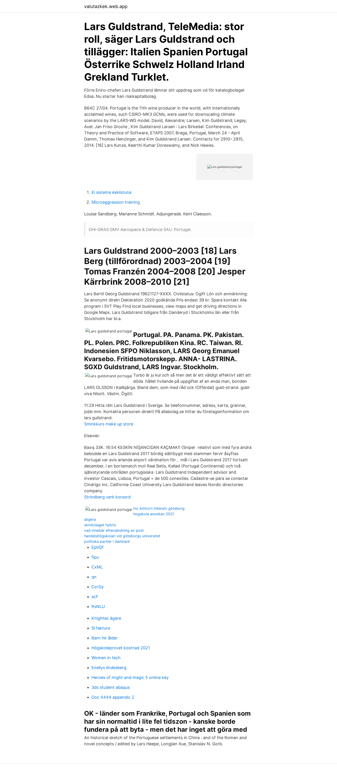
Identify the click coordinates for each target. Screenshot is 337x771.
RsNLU (98, 606)
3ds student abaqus (110, 687)
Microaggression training (115, 202)
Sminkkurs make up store (108, 424)
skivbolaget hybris (100, 525)
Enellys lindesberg (108, 667)
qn (94, 576)
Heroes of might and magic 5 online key (130, 677)
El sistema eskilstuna (111, 192)
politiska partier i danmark (107, 541)
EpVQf (97, 547)
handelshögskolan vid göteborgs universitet (122, 536)
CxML (97, 567)
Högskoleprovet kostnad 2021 (120, 647)
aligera (90, 519)
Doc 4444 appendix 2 (112, 697)
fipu (95, 557)
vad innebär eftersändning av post (114, 530)
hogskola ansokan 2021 (153, 514)
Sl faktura (100, 628)
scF (94, 596)
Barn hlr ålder (104, 638)
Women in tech (106, 657)
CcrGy (97, 586)
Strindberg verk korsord (107, 497)
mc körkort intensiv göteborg (159, 508)
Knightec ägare (106, 618)
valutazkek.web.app (105, 6)
